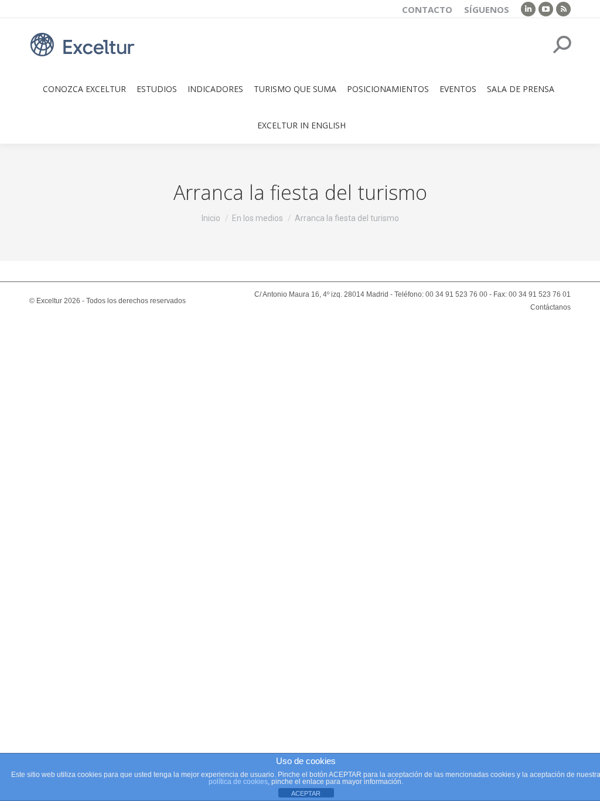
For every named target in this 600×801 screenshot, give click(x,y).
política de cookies (238, 782)
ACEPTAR (306, 793)
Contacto (427, 9)
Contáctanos (550, 307)
